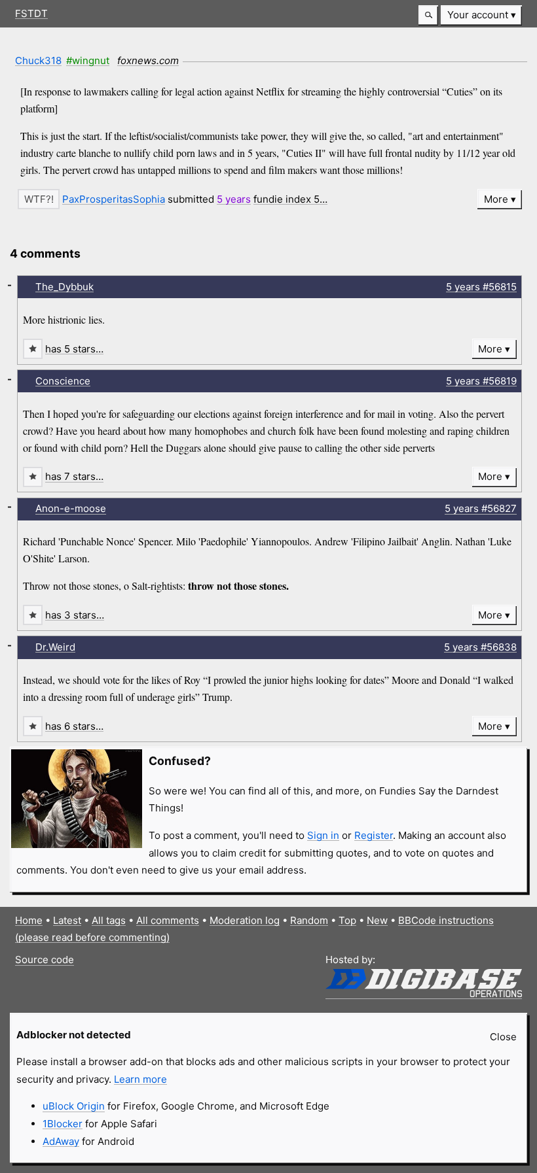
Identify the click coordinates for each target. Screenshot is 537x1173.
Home (29, 920)
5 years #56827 (481, 508)
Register (373, 835)
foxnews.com (148, 60)
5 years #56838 (480, 647)
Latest (67, 920)
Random (309, 920)
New (377, 920)
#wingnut (87, 60)
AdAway (61, 1141)
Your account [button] (477, 14)
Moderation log (245, 920)
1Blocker (63, 1123)
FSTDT (31, 13)
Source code (44, 959)
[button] (428, 15)
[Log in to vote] (39, 199)
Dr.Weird (55, 647)
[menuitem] (481, 15)
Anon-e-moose (70, 508)
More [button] (496, 199)
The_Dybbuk (64, 286)
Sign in (323, 835)
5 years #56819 (481, 381)
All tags (109, 920)
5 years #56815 (481, 286)
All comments (167, 920)
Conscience (62, 381)
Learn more (140, 1079)
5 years (234, 199)
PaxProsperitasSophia (113, 199)
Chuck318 (38, 60)
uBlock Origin (74, 1106)
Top (347, 920)
